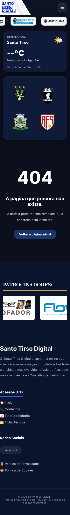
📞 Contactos (10, 409)
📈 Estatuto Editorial (15, 416)
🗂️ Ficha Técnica (12, 422)
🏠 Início (6, 402)
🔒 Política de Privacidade (19, 464)
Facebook (11, 450)
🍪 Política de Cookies (16, 470)
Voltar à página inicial (35, 234)
